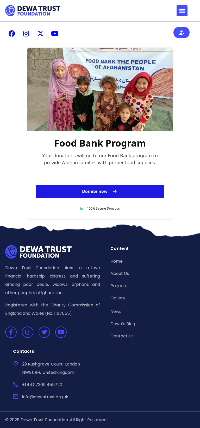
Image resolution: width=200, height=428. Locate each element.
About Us (119, 273)
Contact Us (122, 336)
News (115, 311)
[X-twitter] (40, 33)
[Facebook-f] (11, 332)
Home (116, 261)
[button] (182, 10)
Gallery (117, 298)
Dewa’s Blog (122, 324)
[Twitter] (44, 332)
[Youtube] (54, 33)
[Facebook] (11, 33)
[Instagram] (26, 33)
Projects (118, 286)
